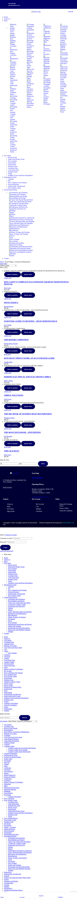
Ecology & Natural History (12, 757)
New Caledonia (9, 798)
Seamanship (8, 833)
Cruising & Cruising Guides (17, 604)
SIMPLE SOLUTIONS (13, 395)
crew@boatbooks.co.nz (40, 497)
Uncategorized (8, 883)
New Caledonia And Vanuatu (17, 590)
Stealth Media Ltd (68, 523)
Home (2, 262)
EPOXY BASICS (11, 303)
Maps (6, 786)
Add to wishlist (12, 274)
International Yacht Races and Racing (20, 624)
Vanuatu (6, 885)
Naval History (8, 793)
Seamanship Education (11, 834)
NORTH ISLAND (14, 806)
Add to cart (7, 278)
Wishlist (60, 897)
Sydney (6, 701)
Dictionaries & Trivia (10, 755)
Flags (5, 766)
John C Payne (8, 381)
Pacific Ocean (12, 565)
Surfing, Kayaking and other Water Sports (17, 878)
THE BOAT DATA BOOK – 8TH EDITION (22, 432)
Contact (6, 633)
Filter (43, 463)
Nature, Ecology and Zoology (17, 858)
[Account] (21, 894)
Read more (7, 354)
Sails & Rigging (9, 831)
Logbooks (7, 780)
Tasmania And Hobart (11, 703)
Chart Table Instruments (11, 741)
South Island (12, 572)
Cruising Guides (9, 662)
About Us (7, 559)
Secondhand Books (10, 836)
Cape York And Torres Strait (13, 647)
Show (2, 267)
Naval (10, 621)
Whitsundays (8, 709)
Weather (10, 631)
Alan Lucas (7, 399)
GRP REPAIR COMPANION (16, 340)
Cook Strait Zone (13, 577)
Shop (2, 897)
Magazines (7, 784)
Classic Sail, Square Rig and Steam (19, 603)
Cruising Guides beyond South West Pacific (22, 748)
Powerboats (7, 825)
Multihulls (7, 791)
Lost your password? (6, 551)
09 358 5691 (37, 478)
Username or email (6, 538)
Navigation (11, 619)
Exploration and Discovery (16, 606)
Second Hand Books (10, 597)
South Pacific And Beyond (16, 594)
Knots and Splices (9, 777)
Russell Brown (8, 306)
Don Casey (7, 288)
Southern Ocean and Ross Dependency (20, 583)
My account (8, 671)
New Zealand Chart (10, 674)
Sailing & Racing (9, 829)
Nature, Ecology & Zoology (17, 617)
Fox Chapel (7, 325)
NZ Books (7, 824)
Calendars (7, 735)
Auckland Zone (13, 576)
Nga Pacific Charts (10, 820)
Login (5, 547)
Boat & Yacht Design (10, 728)
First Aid (7, 762)
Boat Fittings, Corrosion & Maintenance (16, 732)
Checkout (7, 655)
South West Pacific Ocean (16, 567)
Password (3, 542)
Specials (6, 876)
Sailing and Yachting (14, 626)
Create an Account (11, 535)
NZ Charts (7, 563)
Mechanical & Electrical (11, 788)
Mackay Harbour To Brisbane (13, 669)
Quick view (28, 274)
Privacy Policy (8, 685)
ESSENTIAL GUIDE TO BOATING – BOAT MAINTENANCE (30, 321)
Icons (5, 667)
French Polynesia (13, 592)
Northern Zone (12, 574)
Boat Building (8, 730)
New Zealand (12, 568)
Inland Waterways (9, 775)
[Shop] (2, 894)
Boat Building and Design (16, 601)
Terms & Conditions (10, 705)
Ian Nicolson (8, 436)
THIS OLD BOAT (11, 451)
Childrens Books (9, 743)
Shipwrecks (7, 872)
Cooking (7, 744)
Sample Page (8, 689)
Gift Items (7, 770)
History (10, 610)
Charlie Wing (8, 362)
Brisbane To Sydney (10, 646)
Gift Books (7, 768)
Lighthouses (8, 779)
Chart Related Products (11, 739)
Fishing (10, 608)
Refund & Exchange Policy (12, 687)
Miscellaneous (12, 615)
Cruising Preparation (10, 753)
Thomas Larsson (9, 418)
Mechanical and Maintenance (17, 613)
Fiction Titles (8, 759)
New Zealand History (11, 818)
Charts (6, 651)
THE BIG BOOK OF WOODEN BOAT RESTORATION (28, 414)
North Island (12, 570)
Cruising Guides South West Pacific (19, 752)
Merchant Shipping (10, 789)
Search (24, 717)
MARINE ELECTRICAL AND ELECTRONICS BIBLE (27, 377)
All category (8, 725)
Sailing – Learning (10, 827)
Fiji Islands (7, 761)
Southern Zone (12, 579)
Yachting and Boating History (13, 890)
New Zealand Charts (10, 800)
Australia (11, 586)
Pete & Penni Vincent (11, 343)
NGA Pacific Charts (14, 595)
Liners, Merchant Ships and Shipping (20, 612)
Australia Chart (9, 644)
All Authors (7, 640)
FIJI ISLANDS (9, 664)
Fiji (9, 588)
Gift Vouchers (8, 771)
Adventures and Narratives (16, 599)
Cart (5, 649)
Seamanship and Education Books (19, 628)
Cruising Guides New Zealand (17, 750)
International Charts (10, 585)
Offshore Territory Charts (12, 682)
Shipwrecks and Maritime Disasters (19, 630)
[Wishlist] (59, 894)
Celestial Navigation (14, 797)
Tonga (10, 581)
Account (22, 897)
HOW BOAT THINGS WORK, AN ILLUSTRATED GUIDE (29, 358)
